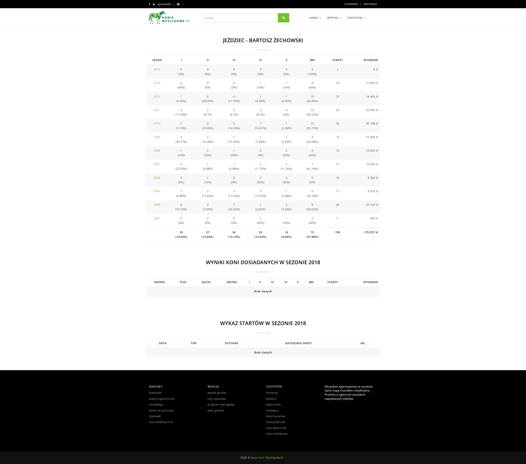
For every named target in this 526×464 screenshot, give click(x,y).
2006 (157, 178)
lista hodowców (276, 434)
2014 (157, 69)
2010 (157, 123)
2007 (157, 164)
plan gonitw (216, 410)
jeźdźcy (271, 399)
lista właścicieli (276, 428)
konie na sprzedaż (161, 410)
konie (313, 18)
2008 (157, 150)
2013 (157, 83)
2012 (157, 96)
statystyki (354, 18)
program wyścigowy (221, 404)
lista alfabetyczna (161, 422)
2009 (157, 137)
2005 (157, 191)
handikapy (156, 404)
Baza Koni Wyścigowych (267, 457)
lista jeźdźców (275, 422)
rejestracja (370, 4)
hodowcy (272, 410)
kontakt (166, 4)
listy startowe (217, 399)
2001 (157, 218)
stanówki (155, 416)
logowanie (351, 4)
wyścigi (332, 18)
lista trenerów (275, 416)
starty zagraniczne (161, 399)
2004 (157, 205)
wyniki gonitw (217, 393)
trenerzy (272, 393)
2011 (157, 110)
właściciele (273, 404)
